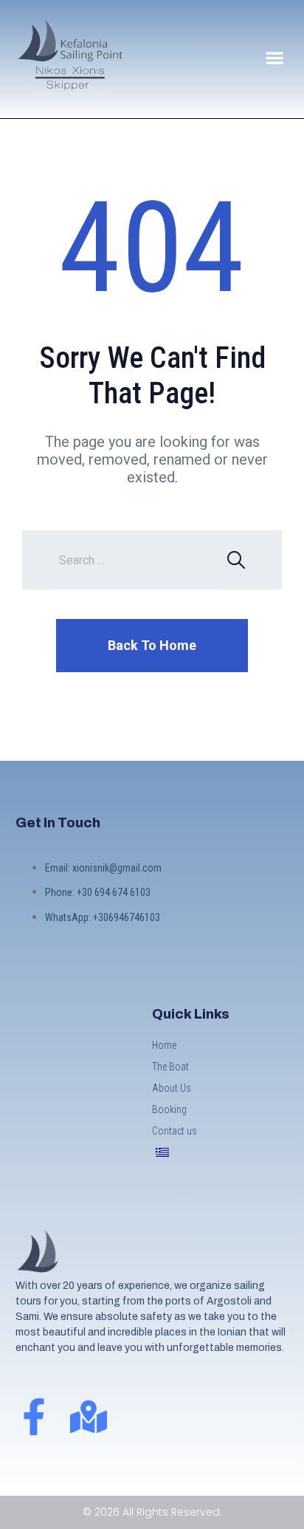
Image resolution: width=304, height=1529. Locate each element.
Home (164, 1045)
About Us (171, 1088)
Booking (169, 1109)
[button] (274, 57)
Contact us (174, 1131)
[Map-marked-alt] (88, 1416)
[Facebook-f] (33, 1416)
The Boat (170, 1067)
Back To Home (152, 645)
